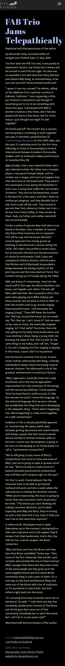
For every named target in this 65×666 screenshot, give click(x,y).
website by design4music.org (21, 656)
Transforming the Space (18, 140)
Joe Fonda (10, 5)
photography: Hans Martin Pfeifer (24, 652)
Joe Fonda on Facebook (18, 641)
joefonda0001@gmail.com (29, 637)
